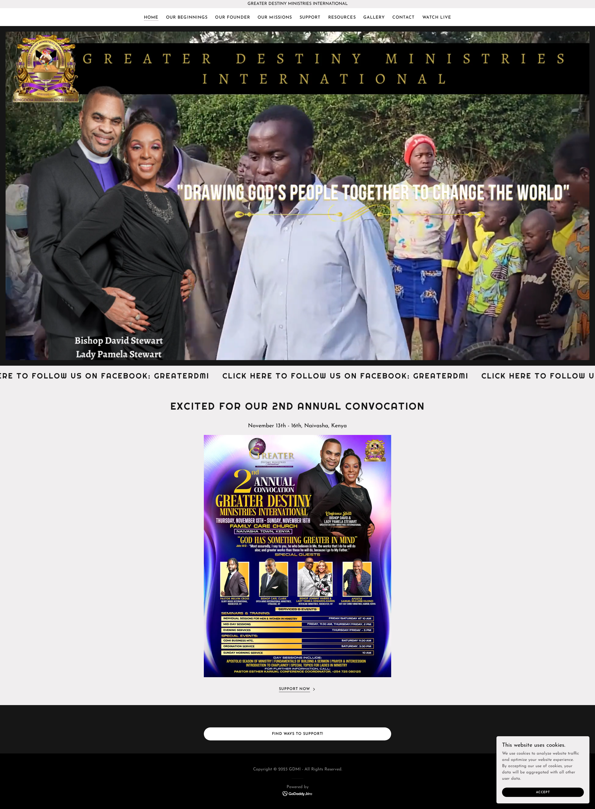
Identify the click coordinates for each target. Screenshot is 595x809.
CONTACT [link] (403, 18)
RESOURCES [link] (342, 18)
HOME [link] (151, 18)
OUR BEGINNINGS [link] (187, 18)
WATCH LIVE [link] (436, 18)
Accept (543, 792)
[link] (297, 793)
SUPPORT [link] (310, 18)
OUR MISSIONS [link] (275, 18)
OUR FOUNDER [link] (232, 18)
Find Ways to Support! (297, 734)
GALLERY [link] (374, 18)
